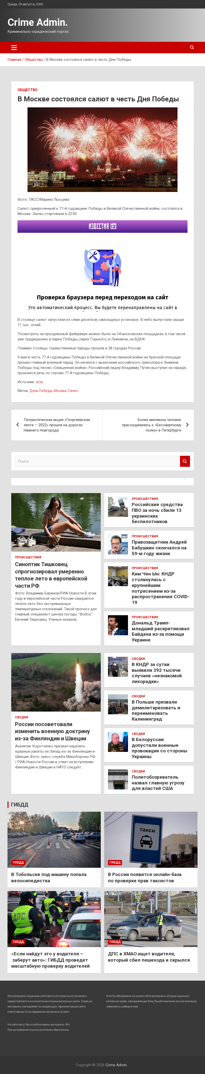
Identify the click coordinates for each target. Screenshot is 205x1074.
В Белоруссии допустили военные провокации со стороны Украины (159, 748)
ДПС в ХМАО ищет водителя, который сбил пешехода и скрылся (149, 957)
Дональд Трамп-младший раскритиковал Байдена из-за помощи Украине (161, 631)
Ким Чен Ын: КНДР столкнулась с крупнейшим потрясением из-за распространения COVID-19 (160, 588)
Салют (73, 391)
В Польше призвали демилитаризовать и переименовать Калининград (156, 710)
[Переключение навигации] (14, 47)
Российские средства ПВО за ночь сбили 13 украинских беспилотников (157, 513)
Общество (28, 90)
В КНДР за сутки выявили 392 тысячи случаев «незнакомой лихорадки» (157, 673)
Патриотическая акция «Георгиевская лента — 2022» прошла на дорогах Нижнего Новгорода (57, 425)
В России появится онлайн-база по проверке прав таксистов (145, 878)
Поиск (185, 461)
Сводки (21, 717)
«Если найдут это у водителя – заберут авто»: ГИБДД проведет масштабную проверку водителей (50, 960)
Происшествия (28, 557)
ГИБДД (19, 805)
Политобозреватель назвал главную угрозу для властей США (158, 782)
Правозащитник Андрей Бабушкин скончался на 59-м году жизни (159, 547)
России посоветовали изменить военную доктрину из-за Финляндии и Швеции (52, 731)
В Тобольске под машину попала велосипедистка (48, 878)
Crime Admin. (38, 22)
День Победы (41, 391)
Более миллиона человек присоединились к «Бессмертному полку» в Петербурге (151, 425)
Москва (60, 391)
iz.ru (39, 382)
